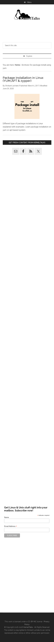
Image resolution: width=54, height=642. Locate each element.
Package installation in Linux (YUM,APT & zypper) (23, 79)
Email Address (10, 526)
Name (6, 517)
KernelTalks (28, 627)
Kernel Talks (27, 15)
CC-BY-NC (32, 622)
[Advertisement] (27, 32)
